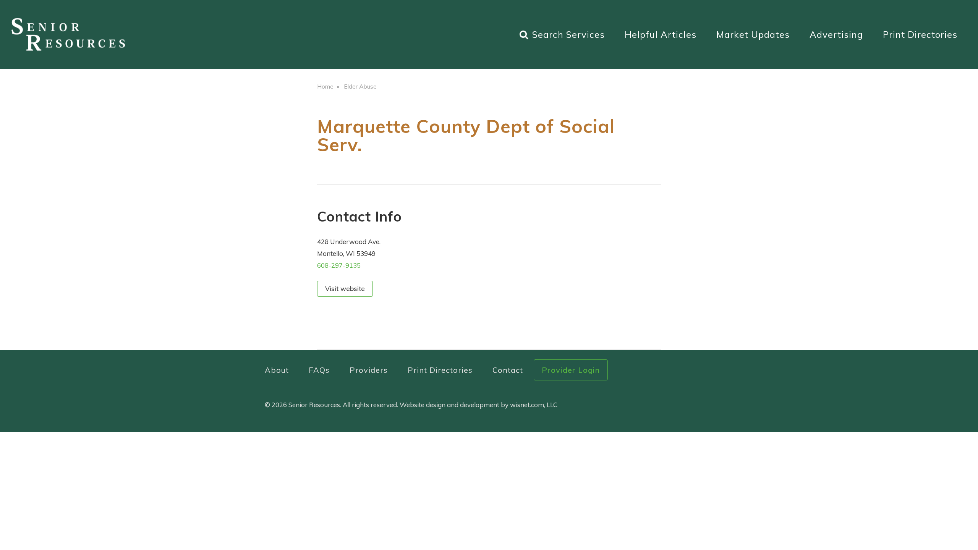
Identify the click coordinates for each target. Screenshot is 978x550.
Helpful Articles (660, 34)
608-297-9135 (339, 265)
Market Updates (753, 34)
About (277, 370)
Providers (369, 370)
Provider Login (571, 370)
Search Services (568, 34)
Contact (507, 370)
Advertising (836, 34)
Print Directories (920, 34)
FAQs (319, 370)
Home (325, 86)
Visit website (345, 289)
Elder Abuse (360, 86)
